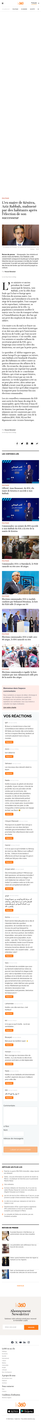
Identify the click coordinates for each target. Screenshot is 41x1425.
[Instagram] (28, 1342)
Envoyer (31, 1327)
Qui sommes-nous (7, 1378)
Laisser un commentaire (20, 1149)
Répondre (9, 742)
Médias (4, 1363)
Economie (24, 9)
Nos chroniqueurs (7, 1372)
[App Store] (13, 1411)
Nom (5, 1130)
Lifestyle (4, 1370)
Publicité (4, 1380)
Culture (4, 1360)
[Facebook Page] (12, 1342)
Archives (4, 1383)
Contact (4, 1391)
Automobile (5, 1365)
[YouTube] (20, 1342)
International (5, 1358)
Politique (15, 9)
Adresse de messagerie (13, 1138)
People (4, 1367)
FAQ (3, 1389)
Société (32, 9)
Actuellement (6, 9)
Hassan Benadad (10, 271)
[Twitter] (16, 1342)
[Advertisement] (20, 103)
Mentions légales (6, 1397)
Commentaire (9, 1106)
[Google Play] (27, 1411)
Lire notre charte (9, 707)
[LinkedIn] (24, 1342)
